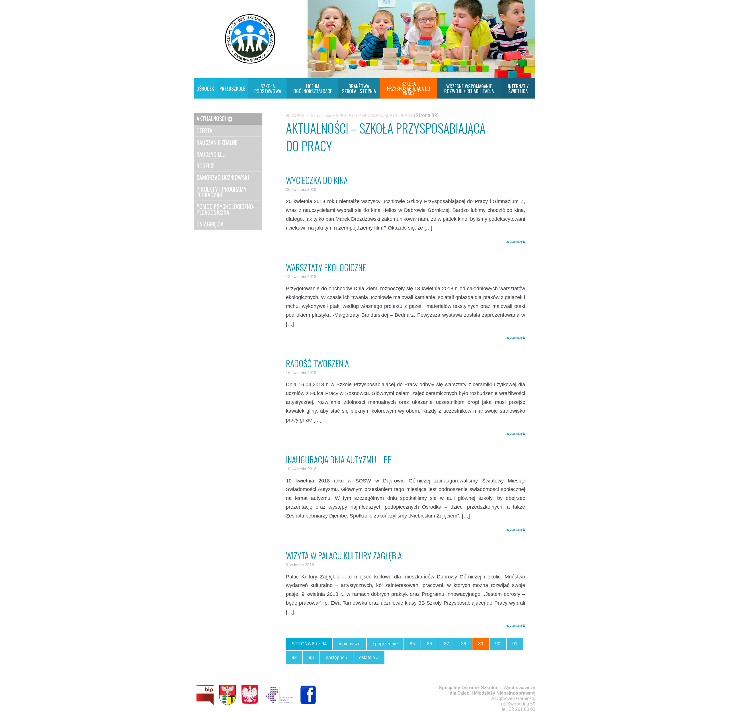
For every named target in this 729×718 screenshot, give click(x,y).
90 (497, 643)
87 (446, 643)
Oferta (204, 130)
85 (412, 643)
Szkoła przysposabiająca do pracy (408, 88)
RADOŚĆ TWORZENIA (317, 363)
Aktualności (211, 118)
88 (463, 643)
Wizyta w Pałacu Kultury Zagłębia (344, 555)
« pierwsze (350, 643)
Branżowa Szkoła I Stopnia (359, 89)
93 (311, 657)
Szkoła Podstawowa (267, 89)
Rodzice (205, 165)
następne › (336, 657)
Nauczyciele (210, 154)
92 (294, 657)
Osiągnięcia (210, 224)
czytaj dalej (514, 242)
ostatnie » (369, 657)
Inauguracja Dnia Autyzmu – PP (339, 459)
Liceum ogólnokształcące (312, 89)
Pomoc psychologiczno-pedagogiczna (225, 209)
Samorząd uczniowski (222, 177)
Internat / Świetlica (518, 89)
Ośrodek (205, 88)
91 (514, 643)
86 (429, 643)
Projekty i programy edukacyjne (221, 192)
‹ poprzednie (385, 643)
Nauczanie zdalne (216, 142)
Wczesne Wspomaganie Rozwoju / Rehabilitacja (469, 89)
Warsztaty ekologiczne (326, 267)
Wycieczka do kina (317, 180)
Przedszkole (232, 88)
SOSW (298, 115)
